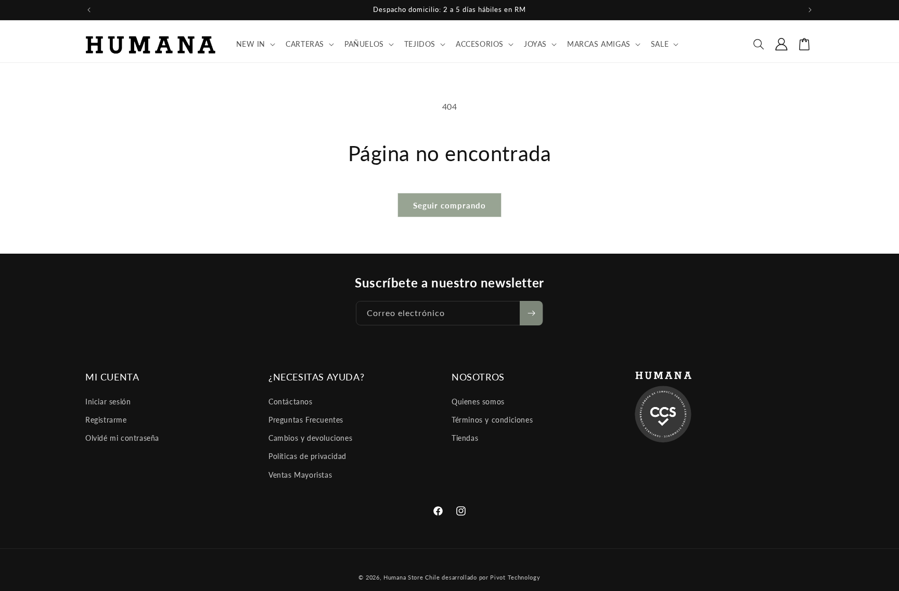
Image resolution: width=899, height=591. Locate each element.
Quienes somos (478, 401)
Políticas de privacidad (307, 456)
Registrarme (106, 419)
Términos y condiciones (492, 419)
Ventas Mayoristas (300, 474)
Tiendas (465, 438)
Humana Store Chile (412, 577)
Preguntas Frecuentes (305, 419)
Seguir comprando (449, 205)
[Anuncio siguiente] (810, 10)
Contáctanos (290, 401)
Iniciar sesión (108, 401)
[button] (255, 44)
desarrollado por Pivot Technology (491, 577)
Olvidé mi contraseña (122, 438)
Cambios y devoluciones (310, 438)
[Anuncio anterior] (89, 10)
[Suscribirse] (531, 313)
